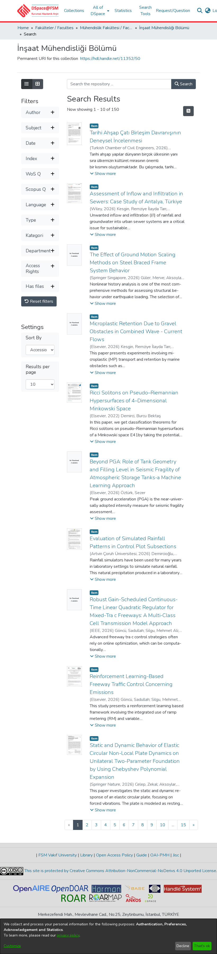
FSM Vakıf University (57, 855)
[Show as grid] (37, 84)
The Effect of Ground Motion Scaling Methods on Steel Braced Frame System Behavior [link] (132, 262)
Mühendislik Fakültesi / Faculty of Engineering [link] (106, 28)
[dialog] (108, 936)
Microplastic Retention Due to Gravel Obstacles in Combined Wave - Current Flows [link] (136, 331)
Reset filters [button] (41, 301)
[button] (38, 10)
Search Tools (145, 11)
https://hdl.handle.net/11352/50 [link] (110, 58)
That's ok (202, 945)
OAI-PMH (159, 855)
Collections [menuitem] (74, 11)
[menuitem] (99, 10)
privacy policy (68, 935)
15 (183, 825)
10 (162, 825)
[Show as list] (26, 84)
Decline (183, 945)
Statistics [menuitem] (123, 11)
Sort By (34, 338)
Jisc (176, 855)
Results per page (38, 369)
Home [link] (23, 28)
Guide (141, 855)
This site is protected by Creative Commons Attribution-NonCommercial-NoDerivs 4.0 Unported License (119, 871)
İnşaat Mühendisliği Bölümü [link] (164, 28)
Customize (12, 945)
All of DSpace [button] (98, 11)
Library (86, 855)
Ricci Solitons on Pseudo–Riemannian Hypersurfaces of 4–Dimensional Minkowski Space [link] (134, 400)
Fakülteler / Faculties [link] (54, 28)
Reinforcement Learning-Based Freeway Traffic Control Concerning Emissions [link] (131, 684)
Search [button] (185, 84)
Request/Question (173, 11)
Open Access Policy (114, 855)
